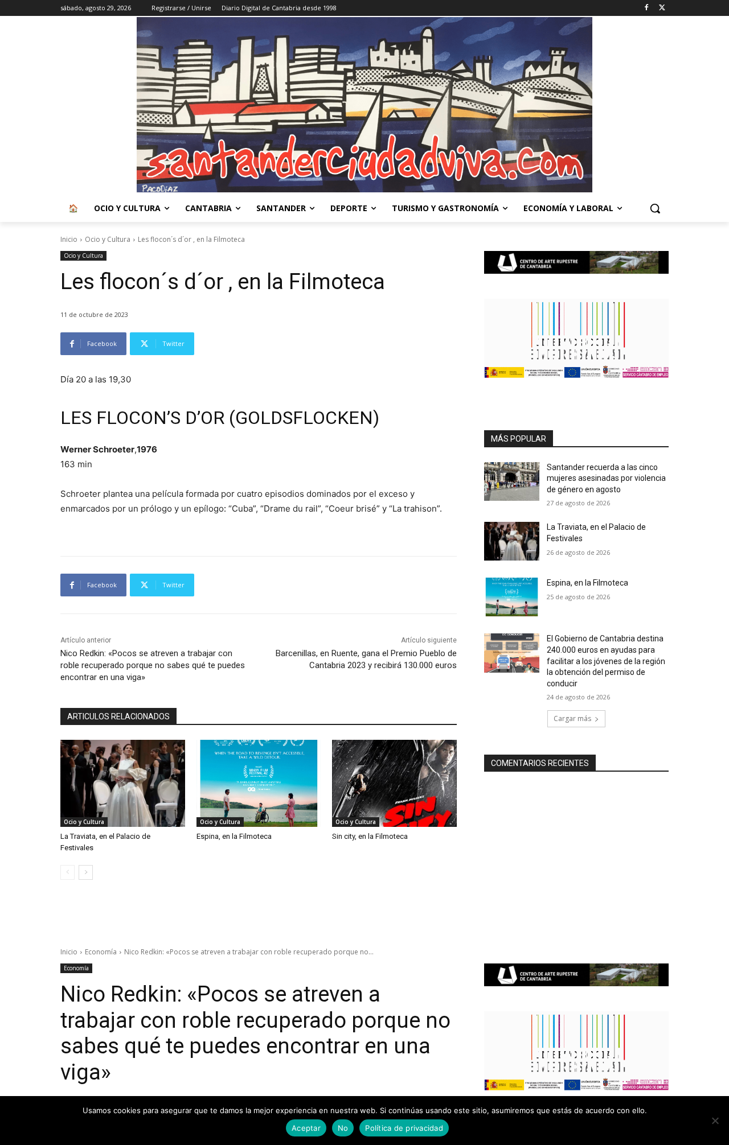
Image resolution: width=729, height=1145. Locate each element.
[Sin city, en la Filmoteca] (394, 783)
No (343, 1127)
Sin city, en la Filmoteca (370, 836)
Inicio (68, 239)
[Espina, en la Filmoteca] (258, 783)
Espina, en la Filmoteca (234, 836)
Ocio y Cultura (107, 239)
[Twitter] (662, 8)
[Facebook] (646, 8)
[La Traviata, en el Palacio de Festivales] (122, 783)
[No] (714, 1120)
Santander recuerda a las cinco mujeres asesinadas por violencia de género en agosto (606, 478)
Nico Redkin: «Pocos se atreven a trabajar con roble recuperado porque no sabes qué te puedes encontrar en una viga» (152, 665)
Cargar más (572, 718)
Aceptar (306, 1127)
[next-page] (86, 872)
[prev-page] (67, 872)
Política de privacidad (404, 1127)
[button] (655, 208)
